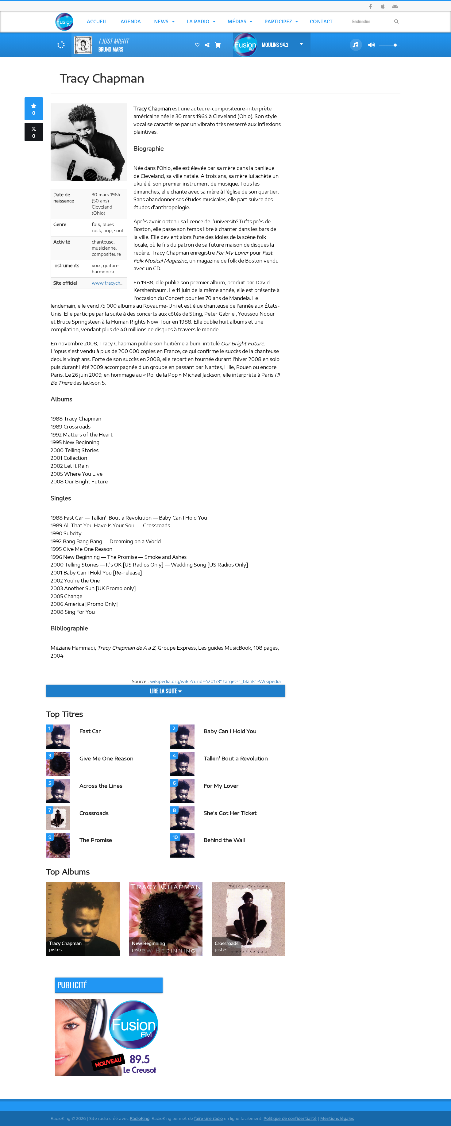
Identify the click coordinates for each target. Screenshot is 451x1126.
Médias (237, 22)
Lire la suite (164, 691)
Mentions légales (337, 1118)
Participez (278, 22)
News (161, 22)
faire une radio (208, 1118)
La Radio (198, 22)
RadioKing (139, 1118)
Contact (321, 22)
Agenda (131, 22)
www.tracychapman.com (118, 283)
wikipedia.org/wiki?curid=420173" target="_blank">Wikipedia (215, 681)
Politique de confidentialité (290, 1118)
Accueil (97, 22)
